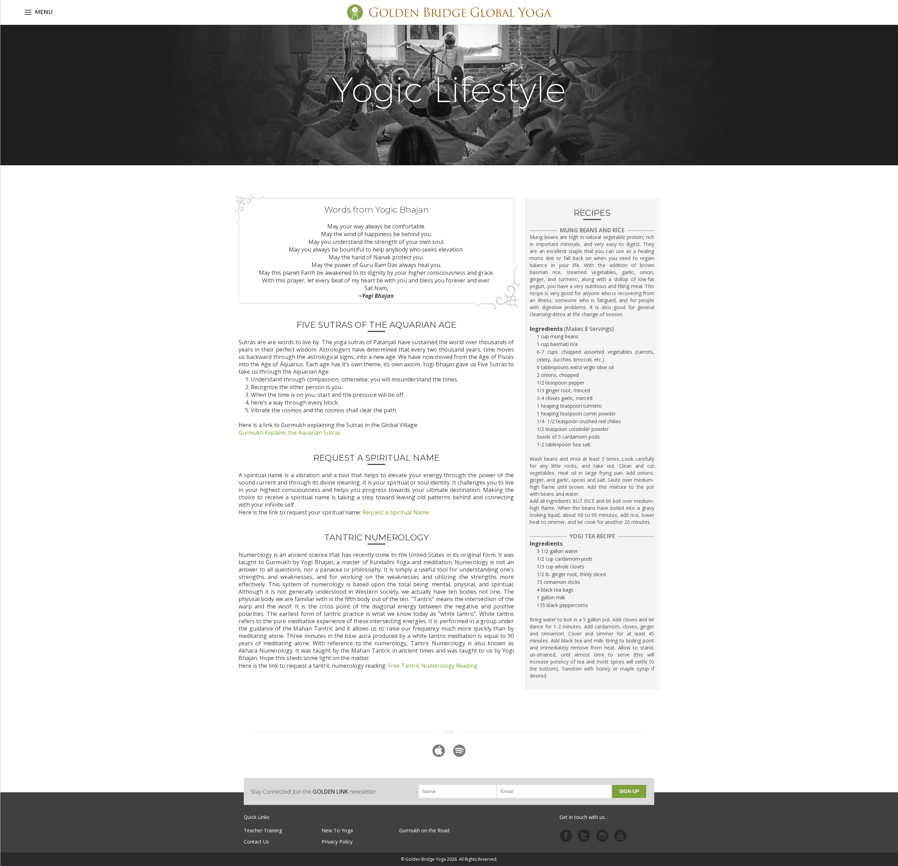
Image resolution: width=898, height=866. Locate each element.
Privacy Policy (337, 841)
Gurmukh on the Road (424, 830)
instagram (602, 836)
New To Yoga (337, 830)
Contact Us (256, 841)
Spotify (459, 751)
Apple (439, 751)
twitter (584, 836)
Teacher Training (263, 830)
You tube (620, 836)
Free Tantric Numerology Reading (432, 666)
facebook (565, 836)
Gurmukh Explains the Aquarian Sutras (290, 433)
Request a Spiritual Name (395, 512)
